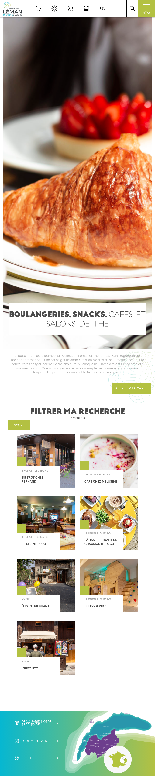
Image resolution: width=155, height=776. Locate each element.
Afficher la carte (131, 388)
